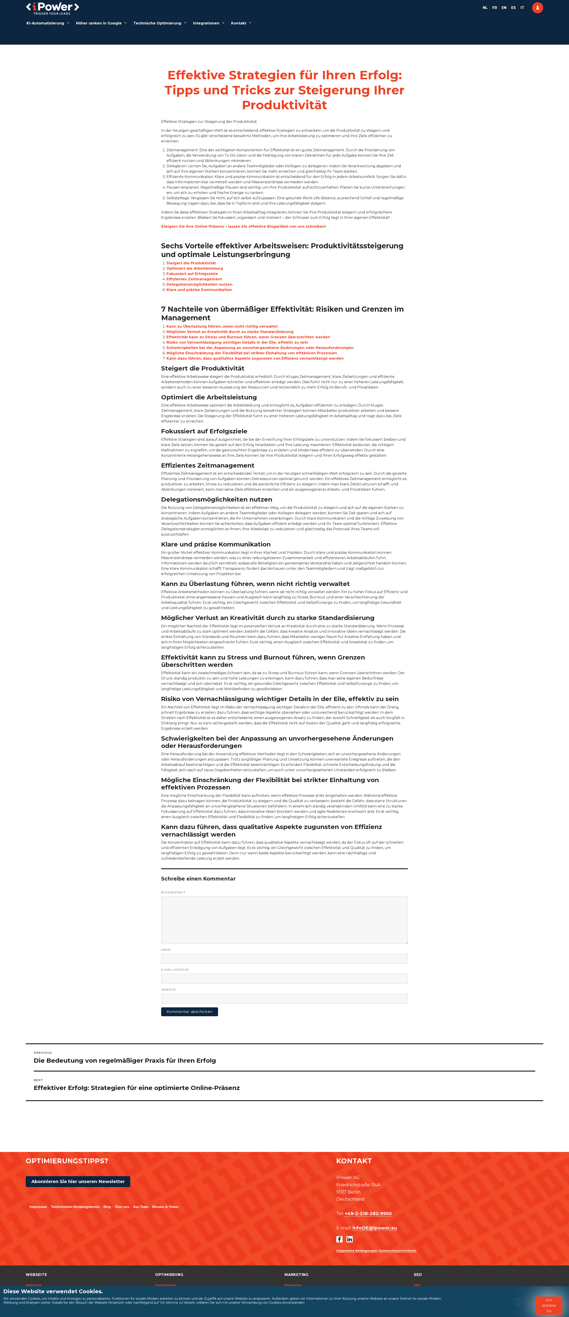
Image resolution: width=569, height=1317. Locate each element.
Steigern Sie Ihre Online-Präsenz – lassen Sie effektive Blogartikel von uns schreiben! (243, 226)
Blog (107, 1207)
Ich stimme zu (549, 1305)
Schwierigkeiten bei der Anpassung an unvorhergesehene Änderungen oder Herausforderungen (260, 348)
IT (522, 8)
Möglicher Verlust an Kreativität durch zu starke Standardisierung (230, 332)
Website (168, 989)
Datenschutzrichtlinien (397, 1250)
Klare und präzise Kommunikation (199, 290)
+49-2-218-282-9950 (368, 1213)
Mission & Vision (165, 1207)
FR (494, 8)
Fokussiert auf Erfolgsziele (192, 274)
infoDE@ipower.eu (375, 1228)
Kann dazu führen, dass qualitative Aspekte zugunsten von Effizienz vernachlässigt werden (255, 358)
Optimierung (165, 1285)
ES (513, 8)
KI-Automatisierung (45, 23)
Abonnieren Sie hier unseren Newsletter (78, 1181)
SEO (417, 1285)
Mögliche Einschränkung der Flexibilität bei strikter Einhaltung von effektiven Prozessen (251, 353)
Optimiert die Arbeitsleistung (194, 268)
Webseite (33, 1285)
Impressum (38, 1207)
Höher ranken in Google (99, 23)
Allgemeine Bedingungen (356, 1250)
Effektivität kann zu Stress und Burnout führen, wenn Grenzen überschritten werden (248, 337)
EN (504, 8)
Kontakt (238, 23)
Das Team (140, 1207)
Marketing (292, 1285)
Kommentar (173, 892)
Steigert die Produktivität (191, 263)
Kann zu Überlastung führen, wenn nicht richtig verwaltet (222, 326)
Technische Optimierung (157, 23)
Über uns (122, 1207)
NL (485, 8)
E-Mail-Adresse (175, 969)
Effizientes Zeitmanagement (194, 279)
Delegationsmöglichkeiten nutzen (199, 284)
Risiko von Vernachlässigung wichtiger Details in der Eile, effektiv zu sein (237, 342)
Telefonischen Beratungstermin (75, 1207)
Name (166, 949)
